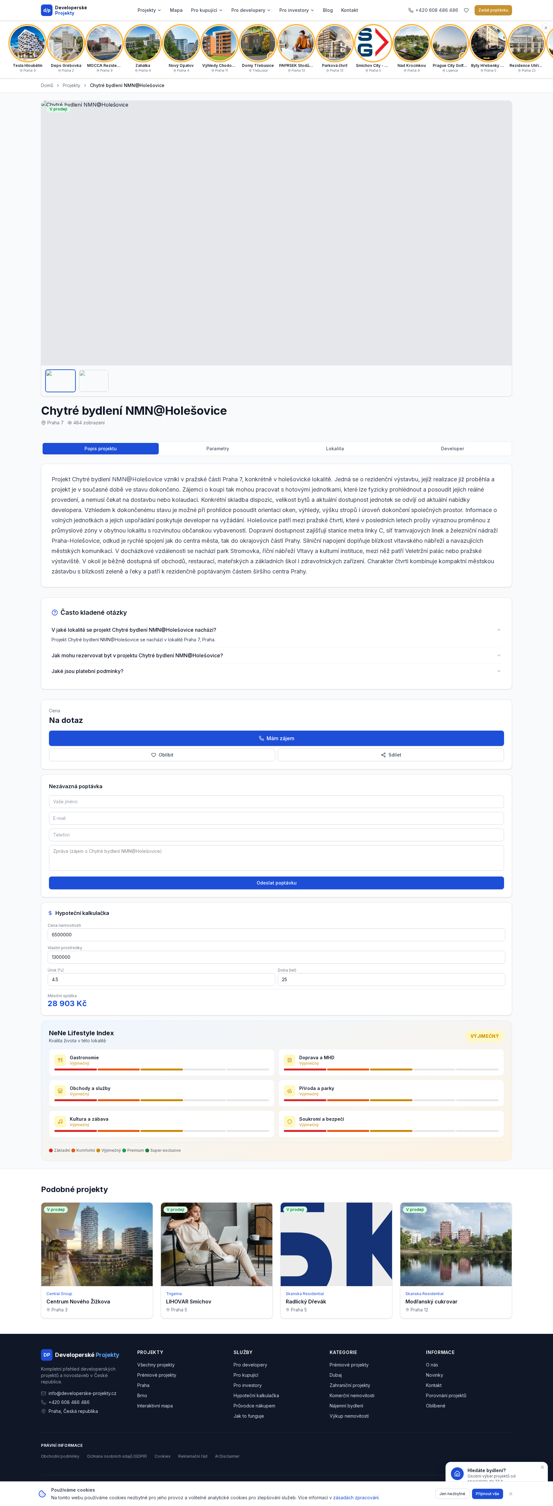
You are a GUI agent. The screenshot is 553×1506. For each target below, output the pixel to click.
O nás (432, 1364)
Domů (47, 85)
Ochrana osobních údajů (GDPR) (117, 1456)
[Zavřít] (511, 1494)
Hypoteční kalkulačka (256, 1395)
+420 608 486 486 (69, 1402)
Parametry (217, 448)
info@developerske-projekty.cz (82, 1393)
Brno (142, 1395)
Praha (143, 1385)
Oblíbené (435, 1405)
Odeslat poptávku (277, 882)
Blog (328, 10)
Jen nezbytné (452, 1493)
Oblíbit (166, 754)
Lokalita (335, 448)
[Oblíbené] (466, 10)
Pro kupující (204, 10)
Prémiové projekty (156, 1375)
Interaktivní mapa (155, 1405)
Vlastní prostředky (65, 947)
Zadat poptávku (493, 10)
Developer (452, 448)
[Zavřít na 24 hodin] (542, 1467)
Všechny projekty (156, 1364)
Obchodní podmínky (60, 1456)
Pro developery (248, 10)
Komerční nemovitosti (352, 1395)
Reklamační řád (192, 1456)
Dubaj (336, 1375)
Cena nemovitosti (64, 925)
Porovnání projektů (446, 1395)
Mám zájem (280, 738)
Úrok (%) (56, 970)
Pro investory (294, 10)
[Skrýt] (545, 27)
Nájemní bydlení (346, 1405)
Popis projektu (100, 448)
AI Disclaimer (227, 1456)
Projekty (147, 10)
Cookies (163, 1456)
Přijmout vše (487, 1493)
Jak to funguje (249, 1416)
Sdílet (395, 754)
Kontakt (349, 10)
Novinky (434, 1375)
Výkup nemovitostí (349, 1416)
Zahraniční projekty (350, 1385)
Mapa (176, 10)
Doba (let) (287, 970)
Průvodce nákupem (254, 1405)
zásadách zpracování (356, 1497)
